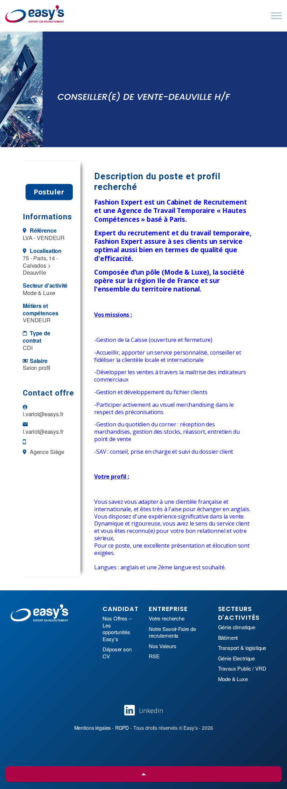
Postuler (49, 192)
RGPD (122, 727)
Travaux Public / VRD (242, 668)
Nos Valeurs (162, 646)
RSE (154, 656)
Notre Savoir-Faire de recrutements (172, 632)
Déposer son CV (117, 652)
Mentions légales (92, 727)
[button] (143, 774)
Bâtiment (228, 637)
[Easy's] (35, 14)
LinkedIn (151, 710)
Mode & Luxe (233, 678)
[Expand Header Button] (276, 16)
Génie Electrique (236, 658)
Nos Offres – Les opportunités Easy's (117, 628)
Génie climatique (236, 627)
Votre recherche (166, 618)
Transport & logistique (242, 647)
